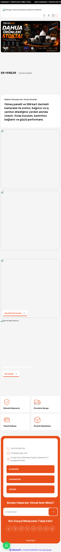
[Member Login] (48, 15)
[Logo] (22, 10)
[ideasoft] (15, 550)
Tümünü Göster (25, 73)
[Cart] (55, 15)
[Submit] (53, 512)
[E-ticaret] (30, 550)
